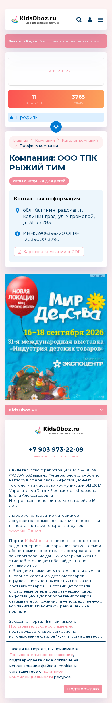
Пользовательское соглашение (40, 626)
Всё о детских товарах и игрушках (41, 23)
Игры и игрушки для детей (39, 181)
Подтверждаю (83, 689)
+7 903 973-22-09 (56, 449)
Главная (20, 140)
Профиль (26, 117)
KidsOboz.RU (23, 410)
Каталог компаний (80, 140)
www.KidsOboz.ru (26, 530)
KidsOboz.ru (36, 540)
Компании (45, 140)
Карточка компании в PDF (51, 251)
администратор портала (56, 456)
